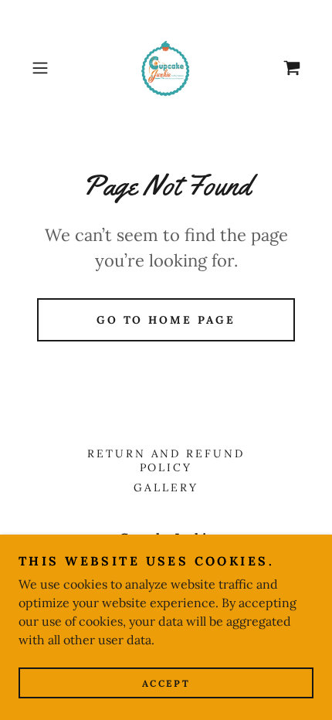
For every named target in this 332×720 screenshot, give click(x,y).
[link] (166, 68)
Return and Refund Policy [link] (166, 460)
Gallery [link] (166, 487)
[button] (46, 68)
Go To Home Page (166, 320)
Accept (166, 683)
